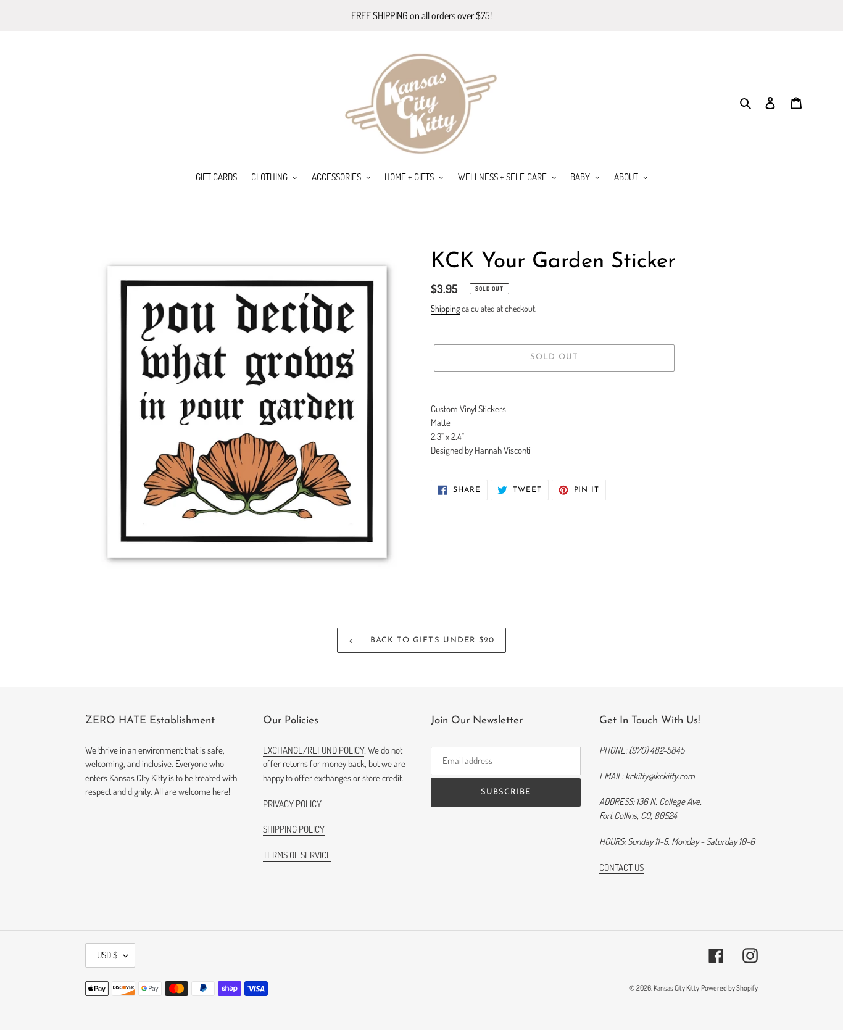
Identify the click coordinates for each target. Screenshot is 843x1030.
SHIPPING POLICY (294, 829)
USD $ (107, 955)
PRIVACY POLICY (292, 804)
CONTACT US (621, 867)
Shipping (445, 308)
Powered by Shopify (729, 987)
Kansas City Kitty (676, 987)
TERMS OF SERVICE (297, 855)
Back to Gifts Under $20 (430, 640)
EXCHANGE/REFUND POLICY (313, 750)
